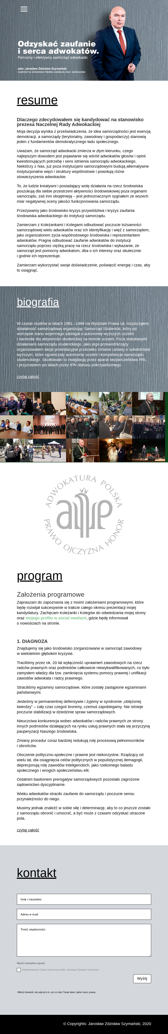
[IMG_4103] (82, 414)
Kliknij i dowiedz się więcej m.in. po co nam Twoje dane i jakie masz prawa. (56, 992)
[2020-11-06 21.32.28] (115, 437)
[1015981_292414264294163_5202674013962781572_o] (49, 437)
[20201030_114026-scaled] (115, 414)
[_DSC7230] (115, 461)
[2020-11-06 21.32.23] (148, 437)
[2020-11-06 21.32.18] (49, 461)
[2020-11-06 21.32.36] (82, 437)
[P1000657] (148, 414)
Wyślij (142, 978)
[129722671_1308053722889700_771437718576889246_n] (148, 461)
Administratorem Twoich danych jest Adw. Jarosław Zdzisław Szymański (60, 969)
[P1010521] (49, 414)
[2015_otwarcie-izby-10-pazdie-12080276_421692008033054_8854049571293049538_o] (16, 414)
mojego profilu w (56, 618)
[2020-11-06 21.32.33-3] (82, 461)
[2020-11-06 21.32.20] (16, 461)
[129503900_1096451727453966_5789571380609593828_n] (16, 437)
